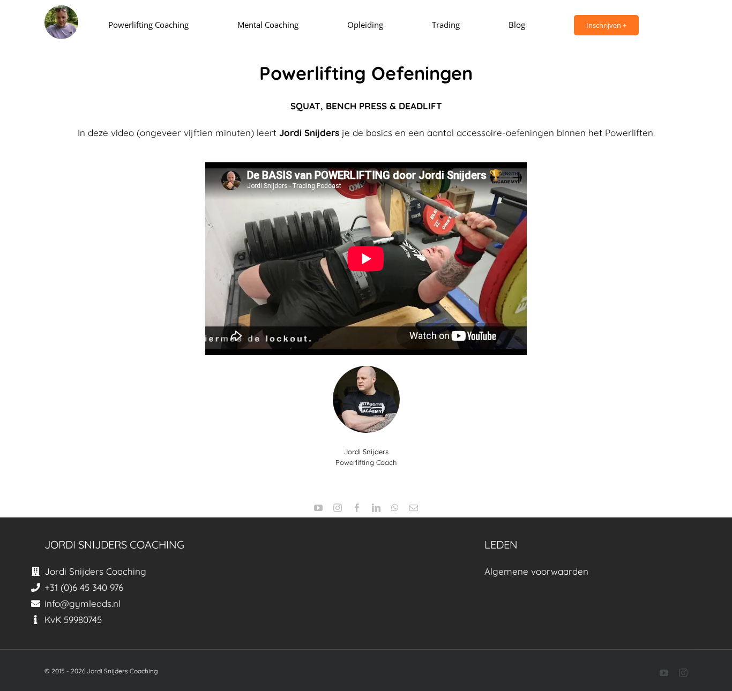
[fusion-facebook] (357, 508)
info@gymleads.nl (82, 603)
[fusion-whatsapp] (395, 508)
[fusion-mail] (413, 508)
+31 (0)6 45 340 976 (83, 587)
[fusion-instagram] (337, 508)
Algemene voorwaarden (536, 571)
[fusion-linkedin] (376, 508)
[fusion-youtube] (318, 508)
